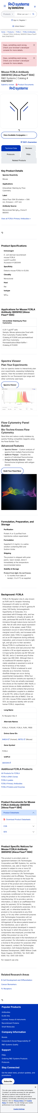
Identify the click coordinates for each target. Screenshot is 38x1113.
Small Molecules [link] (8, 1027)
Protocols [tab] (10, 154)
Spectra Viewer (9, 385)
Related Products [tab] (19, 160)
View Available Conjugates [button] (14, 135)
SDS (5, 832)
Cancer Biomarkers (8, 984)
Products (10, 32)
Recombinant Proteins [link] (10, 1023)
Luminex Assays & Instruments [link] (14, 1019)
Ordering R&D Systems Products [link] (14, 1058)
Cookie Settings (19, 1109)
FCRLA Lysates (7, 780)
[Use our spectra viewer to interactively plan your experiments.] (19, 399)
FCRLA (18, 32)
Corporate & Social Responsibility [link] (15, 1041)
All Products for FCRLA (10, 773)
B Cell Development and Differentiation (16, 980)
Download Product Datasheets (18, 819)
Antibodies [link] (6, 1012)
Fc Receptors (6, 989)
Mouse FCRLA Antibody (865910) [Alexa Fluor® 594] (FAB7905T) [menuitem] (19, 35)
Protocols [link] (5, 1062)
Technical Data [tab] (11, 148)
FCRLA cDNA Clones (9, 777)
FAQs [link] (4, 1055)
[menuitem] (3, 32)
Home (3, 32)
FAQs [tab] (28, 154)
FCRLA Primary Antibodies (11, 783)
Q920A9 (5, 763)
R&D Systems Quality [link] (10, 1044)
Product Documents (26, 85)
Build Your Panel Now (12, 471)
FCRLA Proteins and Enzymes (13, 787)
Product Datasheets (11, 813)
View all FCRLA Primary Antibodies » (16, 219)
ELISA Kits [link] (6, 1016)
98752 (20, 739)
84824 (4, 739)
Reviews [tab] (28, 148)
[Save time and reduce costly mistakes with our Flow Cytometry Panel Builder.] (19, 492)
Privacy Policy (19, 1101)
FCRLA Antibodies (29, 32)
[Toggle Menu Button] (5, 6)
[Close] (34, 45)
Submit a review (7, 85)
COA (5, 826)
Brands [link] (4, 1037)
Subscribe (8, 1081)
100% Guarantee (30, 142)
